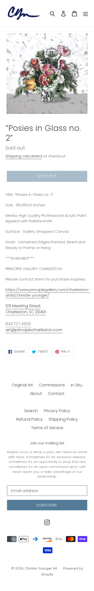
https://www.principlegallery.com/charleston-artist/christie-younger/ (48, 292)
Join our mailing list (47, 443)
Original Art (22, 385)
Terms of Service (47, 428)
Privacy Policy (57, 411)
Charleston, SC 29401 (26, 312)
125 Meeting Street (23, 306)
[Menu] (85, 13)
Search (31, 411)
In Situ (76, 385)
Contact (56, 393)
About (36, 393)
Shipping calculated (24, 156)
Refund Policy (29, 419)
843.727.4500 (18, 324)
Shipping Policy (63, 419)
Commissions (52, 385)
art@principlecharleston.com (34, 330)
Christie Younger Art (41, 568)
